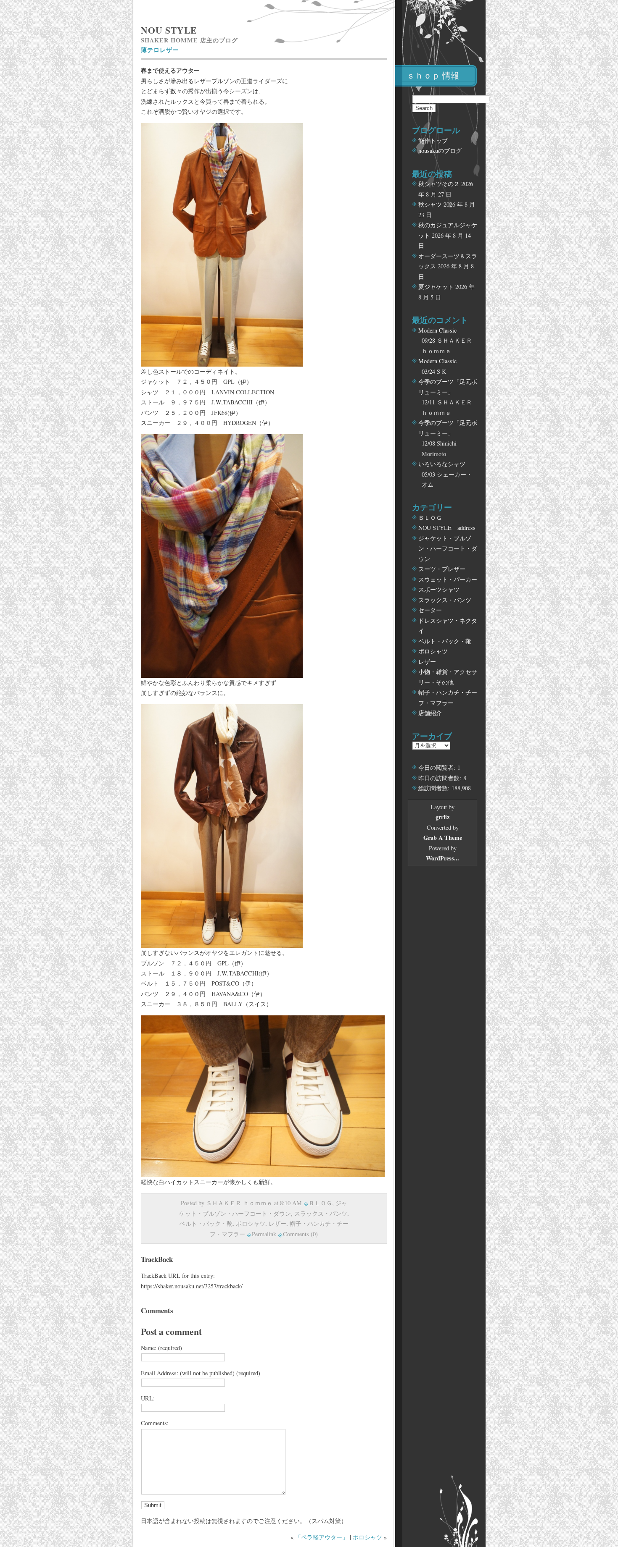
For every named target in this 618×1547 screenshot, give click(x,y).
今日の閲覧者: (437, 767)
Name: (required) (161, 1348)
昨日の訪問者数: (440, 778)
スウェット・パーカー (447, 579)
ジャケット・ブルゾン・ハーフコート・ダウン (447, 548)
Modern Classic (437, 330)
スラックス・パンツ (320, 1213)
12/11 (428, 402)
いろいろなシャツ (441, 464)
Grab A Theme (442, 837)
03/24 (428, 371)
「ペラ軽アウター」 (321, 1537)
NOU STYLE (169, 30)
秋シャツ (430, 204)
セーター (430, 610)
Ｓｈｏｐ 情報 (433, 75)
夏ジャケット (436, 287)
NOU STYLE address (446, 528)
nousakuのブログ (440, 151)
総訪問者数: (435, 788)
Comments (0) (300, 1234)
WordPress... (442, 858)
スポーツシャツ (439, 589)
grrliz (442, 817)
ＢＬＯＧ (320, 1203)
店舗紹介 (430, 713)
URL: (148, 1398)
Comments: (155, 1423)
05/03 (428, 474)
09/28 (428, 340)
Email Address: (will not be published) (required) (200, 1373)
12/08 (428, 443)
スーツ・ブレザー (441, 569)
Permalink (264, 1234)
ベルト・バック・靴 (206, 1223)
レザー (277, 1223)
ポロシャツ (250, 1223)
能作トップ (433, 140)
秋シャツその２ (439, 184)
